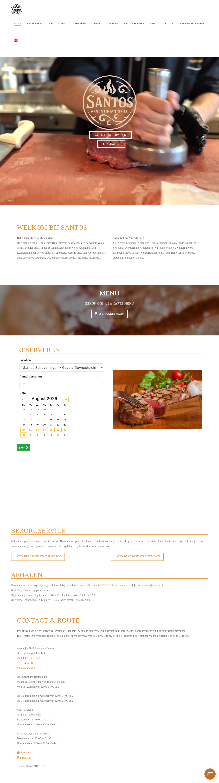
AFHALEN (112, 144)
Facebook (25, 752)
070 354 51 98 (25, 663)
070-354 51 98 (106, 585)
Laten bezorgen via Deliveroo (38, 556)
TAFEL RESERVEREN (112, 135)
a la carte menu (111, 313)
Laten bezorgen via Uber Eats (137, 556)
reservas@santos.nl (152, 585)
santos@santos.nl (26, 667)
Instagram (25, 757)
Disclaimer (21, 766)
